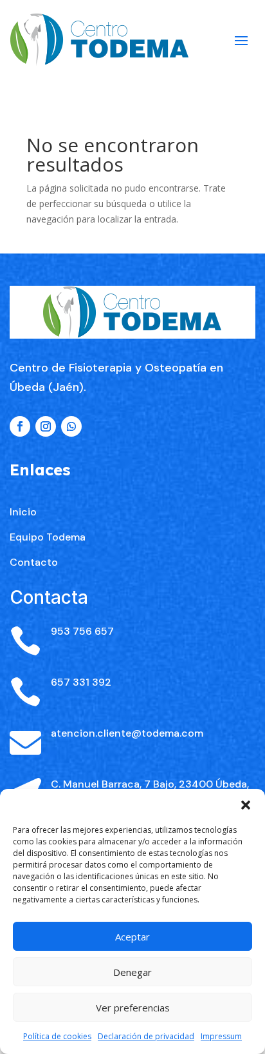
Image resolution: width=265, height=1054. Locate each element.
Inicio (23, 512)
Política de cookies (57, 1036)
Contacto (34, 562)
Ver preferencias (133, 1007)
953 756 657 (82, 631)
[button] (245, 805)
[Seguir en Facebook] (20, 426)
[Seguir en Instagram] (45, 426)
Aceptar (132, 936)
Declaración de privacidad (146, 1036)
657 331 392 (81, 682)
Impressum (221, 1036)
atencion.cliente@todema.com (127, 733)
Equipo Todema (48, 537)
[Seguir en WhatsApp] (71, 426)
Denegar (132, 972)
